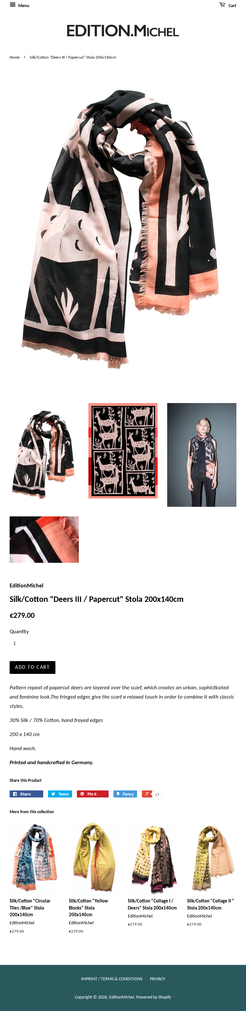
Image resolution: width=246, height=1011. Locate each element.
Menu (23, 6)
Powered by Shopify (153, 997)
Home (15, 57)
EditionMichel (121, 997)
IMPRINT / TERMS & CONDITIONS (111, 979)
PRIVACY (157, 979)
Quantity (19, 632)
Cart (232, 6)
